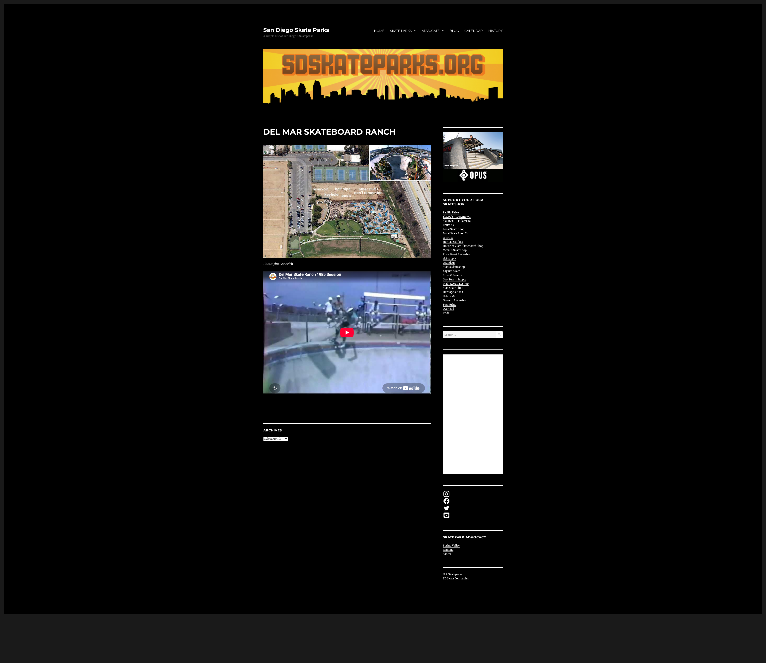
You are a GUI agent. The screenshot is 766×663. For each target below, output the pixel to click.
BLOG (454, 31)
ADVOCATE (431, 31)
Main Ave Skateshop (456, 283)
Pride (446, 313)
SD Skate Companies (456, 578)
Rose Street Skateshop (457, 254)
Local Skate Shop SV (455, 233)
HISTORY (495, 31)
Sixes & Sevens (452, 275)
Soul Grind (449, 304)
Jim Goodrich (283, 264)
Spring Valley (451, 545)
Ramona (448, 550)
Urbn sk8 (449, 296)
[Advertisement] (473, 415)
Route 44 (448, 225)
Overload (448, 309)
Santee (447, 554)
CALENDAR (473, 31)
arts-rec (448, 237)
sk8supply (449, 258)
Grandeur (449, 262)
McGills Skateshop (455, 250)
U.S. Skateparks (452, 574)
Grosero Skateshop (455, 300)
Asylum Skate (451, 271)
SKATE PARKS (401, 31)
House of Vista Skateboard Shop (463, 246)
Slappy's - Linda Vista (457, 221)
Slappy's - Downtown (457, 216)
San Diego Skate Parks (296, 30)
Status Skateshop (454, 267)
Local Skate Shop (453, 229)
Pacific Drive (451, 212)
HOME (379, 31)
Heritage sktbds (453, 242)
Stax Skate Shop (453, 288)
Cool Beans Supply (454, 279)
